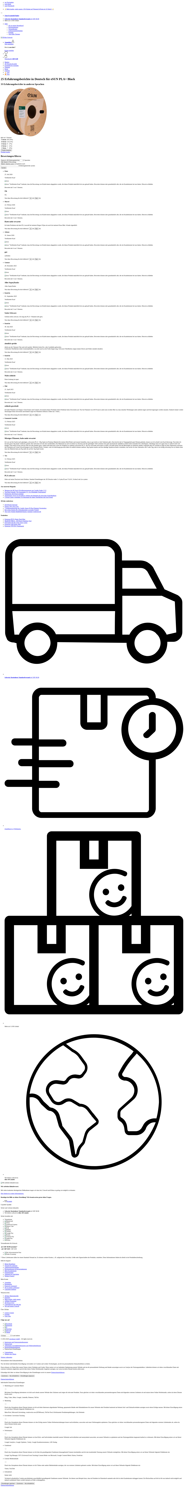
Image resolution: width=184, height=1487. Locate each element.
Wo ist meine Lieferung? (12, 1287)
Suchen (4, 168)
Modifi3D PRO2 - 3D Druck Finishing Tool (18, 521)
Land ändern (16, 1335)
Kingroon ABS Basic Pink (13, 524)
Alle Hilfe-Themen (14, 34)
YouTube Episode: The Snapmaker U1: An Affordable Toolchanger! (25, 492)
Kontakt (10, 32)
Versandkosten (12, 29)
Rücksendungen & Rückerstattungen (16, 1269)
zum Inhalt (8, 4)
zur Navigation (9, 2)
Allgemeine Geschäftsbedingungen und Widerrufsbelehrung (23, 1345)
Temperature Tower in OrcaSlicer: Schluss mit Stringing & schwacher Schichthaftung (30, 495)
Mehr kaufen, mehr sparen (13, 1299)
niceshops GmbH (14, 1339)
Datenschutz (8, 1344)
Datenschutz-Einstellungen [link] (13, 1349)
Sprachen (27, 160)
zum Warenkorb (9, 6)
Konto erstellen (9, 50)
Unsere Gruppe (9, 1313)
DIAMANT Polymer (11, 505)
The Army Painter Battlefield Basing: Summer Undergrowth (23, 511)
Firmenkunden (9, 1272)
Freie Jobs (8, 1316)
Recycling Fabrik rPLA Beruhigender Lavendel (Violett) (22, 510)
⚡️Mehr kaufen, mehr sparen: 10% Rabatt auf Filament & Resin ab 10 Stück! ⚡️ (29, 9)
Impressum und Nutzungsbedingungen (16, 1342)
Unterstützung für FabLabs (13, 1304)
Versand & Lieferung (11, 1265)
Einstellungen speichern (8, 1483)
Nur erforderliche (14, 1376)
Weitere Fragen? (9, 1276)
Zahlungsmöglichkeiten (15, 31)
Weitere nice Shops (10, 1354)
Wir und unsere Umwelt (12, 1306)
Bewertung (12, 162)
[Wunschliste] (6, 54)
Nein (36, 198)
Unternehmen (9, 1352)
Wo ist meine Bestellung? (16, 25)
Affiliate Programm (10, 1301)
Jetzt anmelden (9, 44)
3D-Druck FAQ (9, 1303)
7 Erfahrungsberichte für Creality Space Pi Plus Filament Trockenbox (25, 508)
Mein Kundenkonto (10, 1271)
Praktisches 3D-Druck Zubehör (14, 494)
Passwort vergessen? (11, 1286)
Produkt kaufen (5, 152)
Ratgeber (7, 1297)
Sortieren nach (20, 164)
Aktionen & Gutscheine (12, 1274)
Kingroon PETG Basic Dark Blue (15, 519)
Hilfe (6, 24)
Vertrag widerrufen (6, 1357)
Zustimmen (5, 1376)
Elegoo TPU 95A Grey (12, 506)
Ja (30, 198)
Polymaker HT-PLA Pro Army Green (16, 522)
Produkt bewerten (6, 150)
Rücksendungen (13, 27)
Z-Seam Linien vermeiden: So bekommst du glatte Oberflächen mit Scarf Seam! (29, 497)
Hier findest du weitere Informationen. (12, 1193)
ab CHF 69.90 (22, 19)
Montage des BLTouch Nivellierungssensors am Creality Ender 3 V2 (25, 490)
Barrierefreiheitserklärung (12, 1347)
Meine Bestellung (10, 1264)
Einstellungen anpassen (27, 1376)
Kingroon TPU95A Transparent (14, 526)
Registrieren (8, 1284)
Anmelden (8, 1282)
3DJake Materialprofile (11, 1296)
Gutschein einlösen (10, 1289)
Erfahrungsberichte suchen (27, 166)
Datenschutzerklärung (57, 1372)
